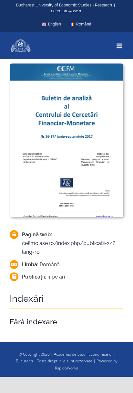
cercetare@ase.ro (66, 11)
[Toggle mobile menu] (120, 46)
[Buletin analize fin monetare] (66, 65)
